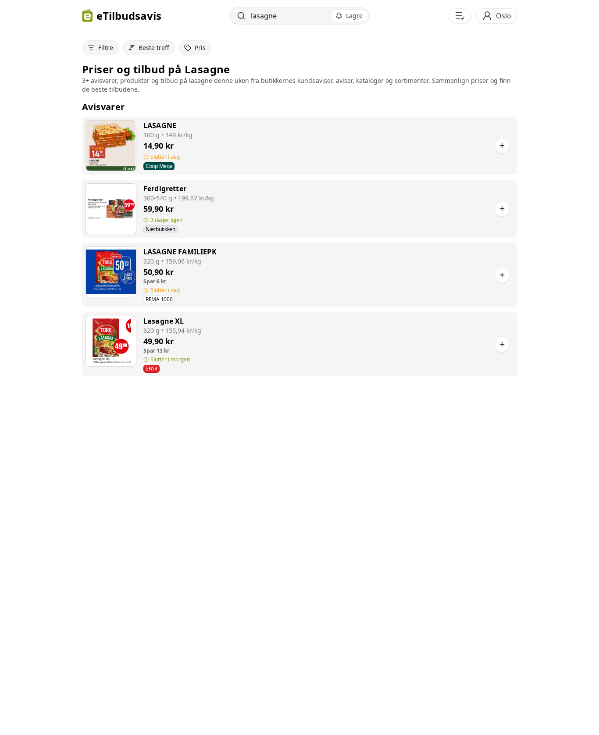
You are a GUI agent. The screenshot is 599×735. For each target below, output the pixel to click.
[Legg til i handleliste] (502, 145)
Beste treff (154, 47)
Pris (200, 47)
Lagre (354, 15)
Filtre (105, 47)
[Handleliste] (460, 15)
